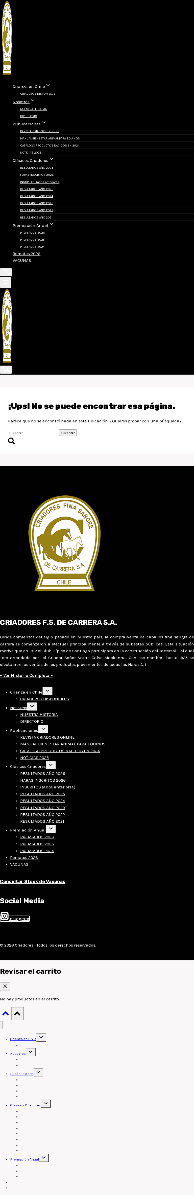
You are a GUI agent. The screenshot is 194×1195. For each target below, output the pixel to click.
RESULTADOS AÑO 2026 (37, 167)
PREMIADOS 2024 (32, 246)
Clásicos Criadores (28, 766)
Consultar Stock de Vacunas (32, 881)
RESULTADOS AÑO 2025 (36, 189)
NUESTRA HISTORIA (33, 109)
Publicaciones (24, 730)
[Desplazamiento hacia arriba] (5, 1015)
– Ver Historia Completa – (26, 675)
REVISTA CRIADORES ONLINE (39, 131)
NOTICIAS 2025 (30, 152)
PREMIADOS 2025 (32, 239)
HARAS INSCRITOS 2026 (37, 174)
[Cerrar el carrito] (5, 987)
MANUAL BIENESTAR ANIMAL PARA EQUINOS (50, 138)
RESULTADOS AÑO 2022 (36, 210)
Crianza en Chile (26, 692)
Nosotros (18, 707)
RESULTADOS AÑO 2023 (36, 203)
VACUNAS (22, 260)
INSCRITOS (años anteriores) (40, 182)
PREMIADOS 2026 (32, 232)
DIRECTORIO (28, 116)
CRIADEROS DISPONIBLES (37, 93)
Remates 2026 (26, 253)
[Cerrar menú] (1, 1025)
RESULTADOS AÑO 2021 (36, 217)
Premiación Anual (28, 829)
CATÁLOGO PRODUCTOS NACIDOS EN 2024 (50, 145)
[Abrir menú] (5, 282)
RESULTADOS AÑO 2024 (36, 196)
